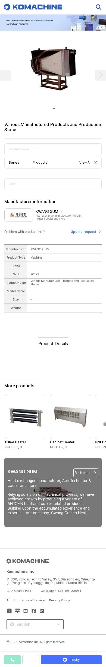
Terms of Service (32, 600)
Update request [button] (83, 232)
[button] (96, 620)
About (11, 600)
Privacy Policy (59, 600)
